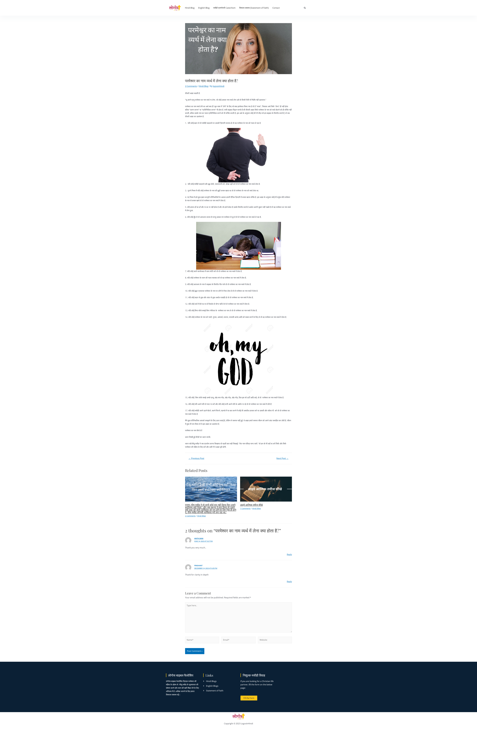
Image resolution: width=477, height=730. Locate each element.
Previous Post (196, 458)
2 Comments (191, 86)
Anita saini (198, 538)
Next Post (282, 458)
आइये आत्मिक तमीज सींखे (251, 504)
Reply (289, 554)
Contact (276, 7)
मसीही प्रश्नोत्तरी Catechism (224, 7)
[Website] (275, 640)
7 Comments (245, 508)
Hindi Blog (190, 7)
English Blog (204, 7)
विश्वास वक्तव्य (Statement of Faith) (254, 7)
